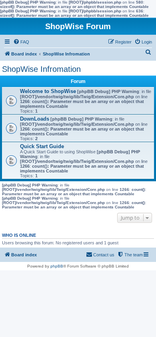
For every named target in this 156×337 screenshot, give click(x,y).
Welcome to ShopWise (48, 91)
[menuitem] (21, 42)
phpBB (56, 266)
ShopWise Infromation (41, 69)
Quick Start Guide (42, 146)
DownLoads (34, 119)
